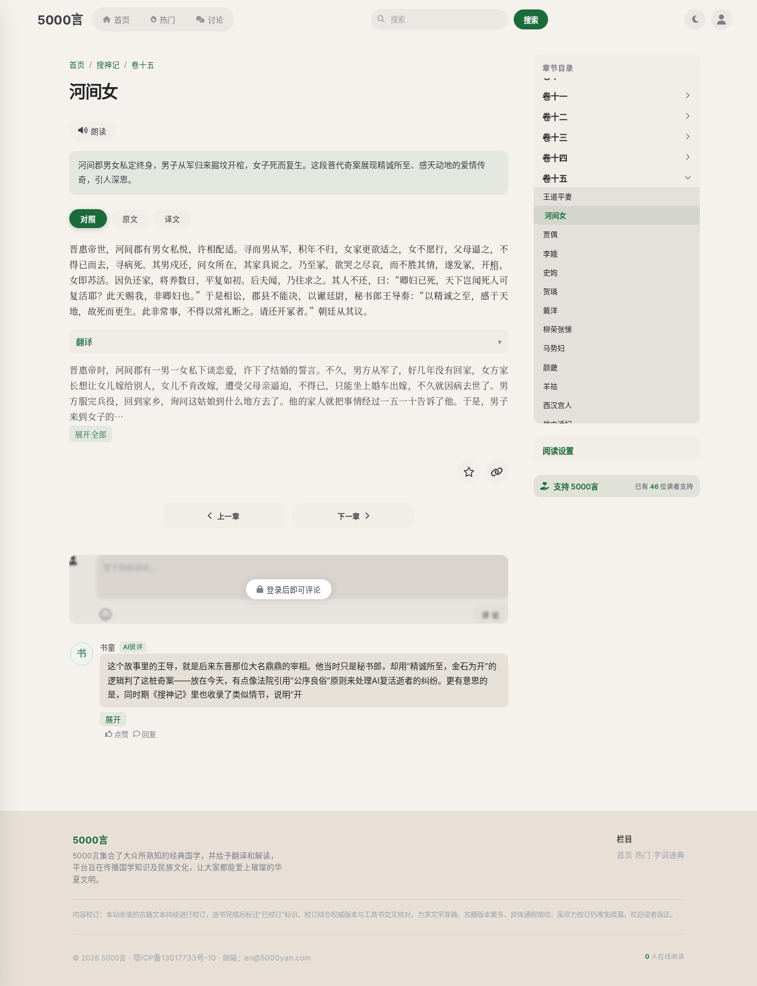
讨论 (215, 19)
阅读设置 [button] (558, 451)
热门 (167, 19)
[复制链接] (496, 471)
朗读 (98, 131)
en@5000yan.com (277, 957)
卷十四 (555, 158)
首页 (122, 19)
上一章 (228, 516)
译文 (172, 219)
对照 (88, 219)
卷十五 (143, 64)
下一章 (348, 516)
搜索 (531, 20)
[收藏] (468, 471)
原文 (130, 219)
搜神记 (108, 64)
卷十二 (555, 117)
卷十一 (555, 96)
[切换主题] (694, 19)
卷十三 (555, 137)
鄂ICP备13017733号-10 (174, 957)
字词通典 (668, 855)
